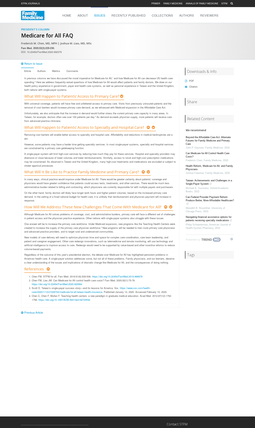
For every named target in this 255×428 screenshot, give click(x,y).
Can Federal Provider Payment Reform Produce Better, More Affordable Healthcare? (210, 199)
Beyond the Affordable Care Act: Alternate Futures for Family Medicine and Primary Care (208, 140)
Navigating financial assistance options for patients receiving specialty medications (208, 219)
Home (66, 15)
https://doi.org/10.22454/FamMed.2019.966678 (117, 276)
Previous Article (33, 312)
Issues (99, 15)
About (82, 15)
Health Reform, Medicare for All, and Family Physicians (209, 168)
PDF (191, 81)
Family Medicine (173, 3)
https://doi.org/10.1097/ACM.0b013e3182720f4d (64, 299)
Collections (162, 15)
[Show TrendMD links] (231, 239)
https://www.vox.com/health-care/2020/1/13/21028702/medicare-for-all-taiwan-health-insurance (91, 290)
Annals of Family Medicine (202, 3)
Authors (186, 15)
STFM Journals (30, 3)
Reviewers (209, 15)
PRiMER (155, 3)
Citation (193, 86)
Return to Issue (33, 63)
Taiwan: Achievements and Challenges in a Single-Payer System (209, 182)
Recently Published (128, 15)
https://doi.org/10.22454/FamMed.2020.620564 (57, 284)
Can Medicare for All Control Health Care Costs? (207, 155)
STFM (224, 3)
